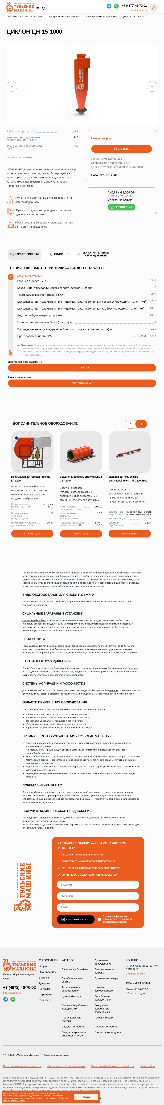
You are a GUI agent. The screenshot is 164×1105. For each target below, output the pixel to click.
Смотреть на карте (136, 973)
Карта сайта (147, 1066)
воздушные (33, 671)
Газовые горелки (104, 1017)
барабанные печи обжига (42, 646)
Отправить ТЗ (82, 367)
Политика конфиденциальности (22, 1066)
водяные (133, 668)
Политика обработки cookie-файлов (112, 1066)
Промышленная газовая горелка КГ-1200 (30, 478)
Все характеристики (19, 157)
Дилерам (44, 983)
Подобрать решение (104, 175)
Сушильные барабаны (34, 620)
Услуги (43, 966)
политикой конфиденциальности (117, 920)
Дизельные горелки (73, 1026)
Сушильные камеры (106, 978)
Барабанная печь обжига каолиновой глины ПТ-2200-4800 (128, 478)
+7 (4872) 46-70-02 (134, 5)
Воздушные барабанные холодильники (102, 1008)
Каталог (68, 960)
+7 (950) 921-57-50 (120, 200)
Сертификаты (47, 994)
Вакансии (44, 977)
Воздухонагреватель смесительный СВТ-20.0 (81, 478)
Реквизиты (45, 1000)
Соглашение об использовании (66, 1066)
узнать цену (121, 149)
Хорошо (86, 1097)
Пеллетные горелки (106, 1026)
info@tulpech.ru (139, 10)
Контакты (44, 988)
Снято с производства (107, 1032)
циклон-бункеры (30, 693)
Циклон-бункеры (71, 996)
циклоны (113, 690)
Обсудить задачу (82, 383)
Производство (47, 972)
